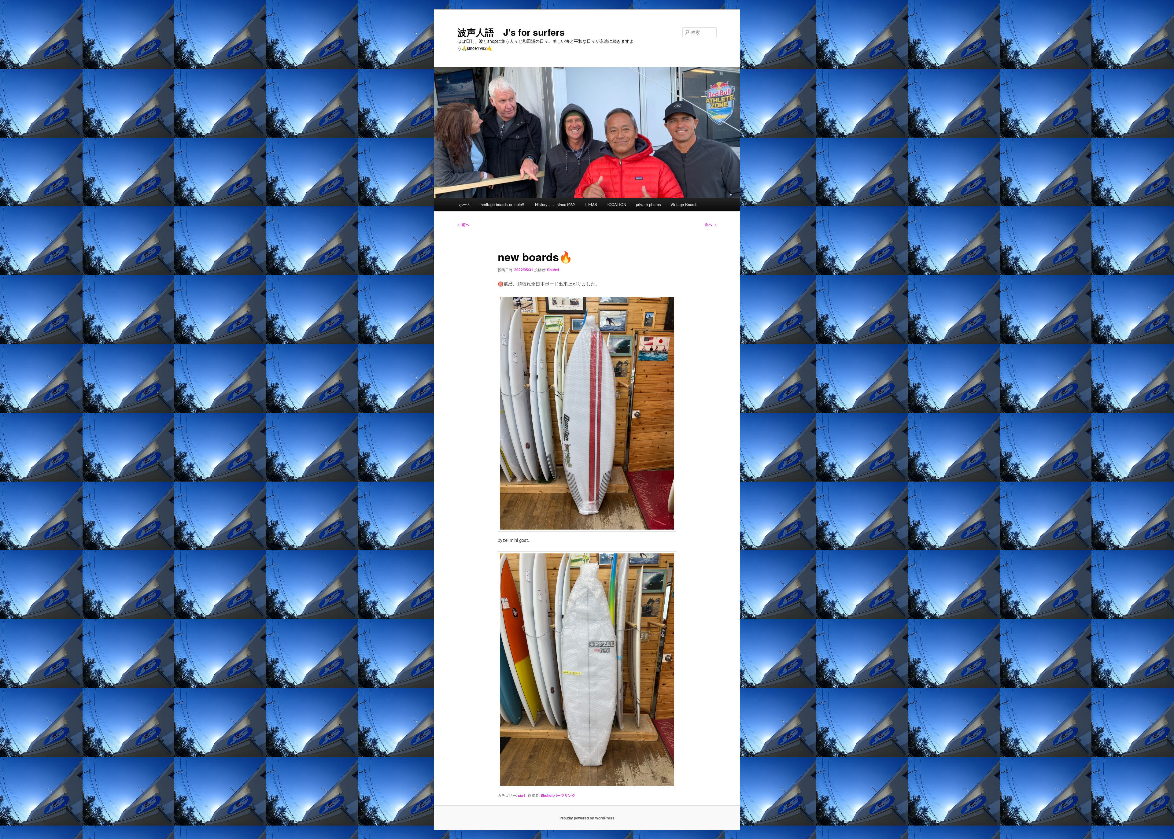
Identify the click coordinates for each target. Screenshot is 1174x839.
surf (521, 795)
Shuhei (553, 269)
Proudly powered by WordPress (587, 818)
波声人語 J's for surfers (511, 32)
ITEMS (591, 204)
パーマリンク (564, 795)
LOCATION (616, 204)
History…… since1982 (555, 204)
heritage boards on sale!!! (503, 204)
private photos (648, 204)
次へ (711, 224)
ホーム (465, 204)
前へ (463, 224)
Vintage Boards (684, 204)
